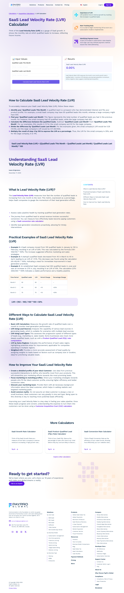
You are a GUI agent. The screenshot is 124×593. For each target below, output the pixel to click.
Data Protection (101, 581)
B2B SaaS (51, 518)
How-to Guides (77, 541)
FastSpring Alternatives (103, 522)
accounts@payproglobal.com (20, 521)
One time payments (54, 538)
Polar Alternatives (102, 543)
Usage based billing (54, 547)
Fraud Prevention (78, 533)
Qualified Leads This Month (21, 63)
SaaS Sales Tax (77, 549)
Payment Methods (77, 557)
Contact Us (59, 5)
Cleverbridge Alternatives (104, 524)
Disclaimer (98, 588)
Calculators (13, 13)
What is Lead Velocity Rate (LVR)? (94, 189)
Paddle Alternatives (102, 517)
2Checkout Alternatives (103, 519)
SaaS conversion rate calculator (30, 221)
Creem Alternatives (102, 536)
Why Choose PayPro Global (104, 573)
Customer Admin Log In (103, 564)
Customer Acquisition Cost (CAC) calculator (54, 406)
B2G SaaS (51, 522)
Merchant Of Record (78, 519)
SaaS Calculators (77, 551)
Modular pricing (53, 550)
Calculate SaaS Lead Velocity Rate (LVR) (36, 82)
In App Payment (77, 524)
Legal (97, 584)
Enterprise (52, 560)
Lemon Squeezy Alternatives (105, 531)
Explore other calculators (62, 457)
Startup (51, 556)
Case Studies (76, 553)
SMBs (50, 558)
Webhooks (100, 551)
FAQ (98, 566)
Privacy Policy (13, 588)
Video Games (52, 527)
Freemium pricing (54, 540)
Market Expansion (78, 529)
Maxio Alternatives (102, 529)
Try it (14, 449)
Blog (74, 546)
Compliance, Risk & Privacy (104, 579)
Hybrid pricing (53, 545)
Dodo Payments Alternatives (105, 540)
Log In (101, 5)
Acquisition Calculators (26, 13)
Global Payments (77, 517)
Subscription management (56, 535)
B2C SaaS (51, 520)
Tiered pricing (53, 543)
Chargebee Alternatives (103, 526)
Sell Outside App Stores (55, 529)
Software (51, 525)
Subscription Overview (103, 556)
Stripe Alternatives (102, 514)
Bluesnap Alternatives (103, 533)
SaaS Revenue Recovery (79, 522)
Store (73, 563)
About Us (98, 569)
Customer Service (78, 531)
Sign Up (108, 5)
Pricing (67, 5)
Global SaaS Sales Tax (79, 514)
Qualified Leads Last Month (21, 71)
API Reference (101, 549)
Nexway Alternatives (102, 538)
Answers (75, 539)
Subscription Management (80, 526)
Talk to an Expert (16, 483)
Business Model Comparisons (81, 544)
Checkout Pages (101, 553)
